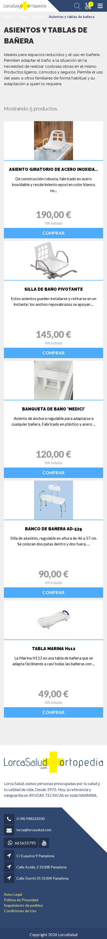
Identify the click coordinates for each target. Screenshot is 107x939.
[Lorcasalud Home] (53, 761)
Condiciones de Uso (20, 911)
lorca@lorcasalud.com (34, 830)
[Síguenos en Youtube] (44, 843)
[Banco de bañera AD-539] (53, 500)
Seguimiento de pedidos (23, 905)
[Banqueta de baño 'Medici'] (53, 380)
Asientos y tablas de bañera (71, 17)
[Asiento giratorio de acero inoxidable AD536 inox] (53, 140)
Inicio (8, 17)
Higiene (38, 17)
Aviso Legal (13, 894)
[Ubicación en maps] (9, 856)
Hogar (22, 17)
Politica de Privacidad (21, 900)
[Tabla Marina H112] (53, 619)
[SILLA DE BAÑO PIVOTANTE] (53, 260)
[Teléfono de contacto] (10, 819)
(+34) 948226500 (31, 818)
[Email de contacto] (10, 831)
